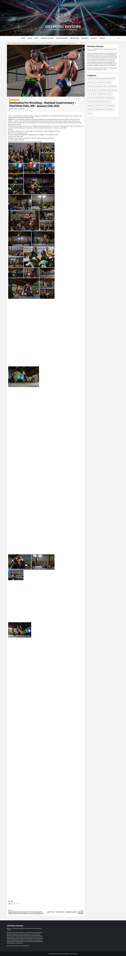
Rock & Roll (108, 101)
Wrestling (110, 109)
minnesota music (103, 94)
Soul (96, 105)
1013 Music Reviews (63, 27)
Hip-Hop (90, 90)
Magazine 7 (68, 953)
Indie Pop (96, 90)
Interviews (74, 38)
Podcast (90, 98)
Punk (89, 101)
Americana (104, 78)
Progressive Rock (109, 98)
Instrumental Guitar (105, 90)
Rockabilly (90, 105)
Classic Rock (91, 82)
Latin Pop (94, 94)
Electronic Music (100, 86)
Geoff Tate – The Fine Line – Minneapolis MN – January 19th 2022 (65, 912)
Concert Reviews (47, 38)
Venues (102, 38)
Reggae (101, 101)
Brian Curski (14, 109)
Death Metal (91, 86)
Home (23, 38)
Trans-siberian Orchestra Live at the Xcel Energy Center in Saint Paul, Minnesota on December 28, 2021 (25, 912)
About (29, 38)
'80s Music (90, 78)
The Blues (90, 109)
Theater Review (62, 38)
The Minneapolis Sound (100, 109)
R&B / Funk (94, 101)
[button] (23, 152)
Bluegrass (111, 78)
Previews (84, 38)
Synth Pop (102, 105)
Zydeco (89, 113)
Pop (95, 98)
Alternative (97, 78)
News (36, 38)
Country (108, 82)
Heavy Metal (113, 86)
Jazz (89, 94)
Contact (94, 38)
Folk (107, 86)
